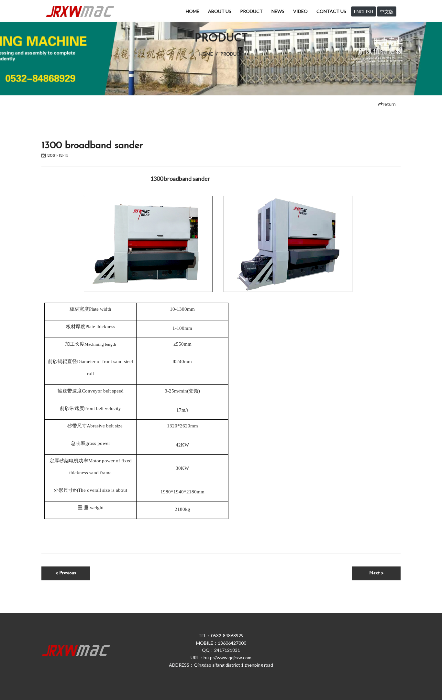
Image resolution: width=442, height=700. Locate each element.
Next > (376, 573)
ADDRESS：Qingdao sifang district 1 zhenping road (221, 665)
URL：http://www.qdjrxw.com (221, 657)
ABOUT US (219, 11)
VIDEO (300, 11)
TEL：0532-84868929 (221, 635)
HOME (192, 11)
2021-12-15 (57, 155)
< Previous (65, 573)
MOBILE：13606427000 (221, 643)
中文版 (386, 11)
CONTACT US (331, 11)
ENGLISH (363, 11)
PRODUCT (251, 11)
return (389, 104)
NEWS (277, 11)
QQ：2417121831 (221, 650)
